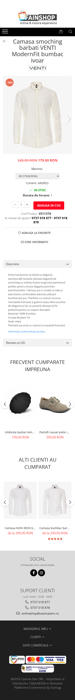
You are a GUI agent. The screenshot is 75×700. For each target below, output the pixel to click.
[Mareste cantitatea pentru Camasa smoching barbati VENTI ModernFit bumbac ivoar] (27, 204)
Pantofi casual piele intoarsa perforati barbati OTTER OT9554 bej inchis (55, 432)
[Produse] (5, 33)
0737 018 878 (40, 608)
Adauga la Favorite (36, 233)
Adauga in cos (49, 205)
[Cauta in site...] (70, 32)
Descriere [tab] (12, 264)
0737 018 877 (40, 602)
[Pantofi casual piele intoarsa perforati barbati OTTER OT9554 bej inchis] (54, 403)
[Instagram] (41, 572)
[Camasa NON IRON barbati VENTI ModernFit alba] (20, 500)
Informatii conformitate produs (26, 331)
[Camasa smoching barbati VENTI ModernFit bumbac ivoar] (37, 115)
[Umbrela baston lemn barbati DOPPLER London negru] (20, 403)
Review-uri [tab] (15, 343)
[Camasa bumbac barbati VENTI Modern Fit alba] (54, 500)
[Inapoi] (3, 41)
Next (69, 119)
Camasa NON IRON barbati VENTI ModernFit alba (21, 528)
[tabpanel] (37, 115)
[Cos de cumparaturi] (61, 32)
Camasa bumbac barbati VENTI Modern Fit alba (55, 528)
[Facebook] (33, 572)
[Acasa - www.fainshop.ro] (38, 18)
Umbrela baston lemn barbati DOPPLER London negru (21, 432)
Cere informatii (36, 242)
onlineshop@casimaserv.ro (40, 613)
